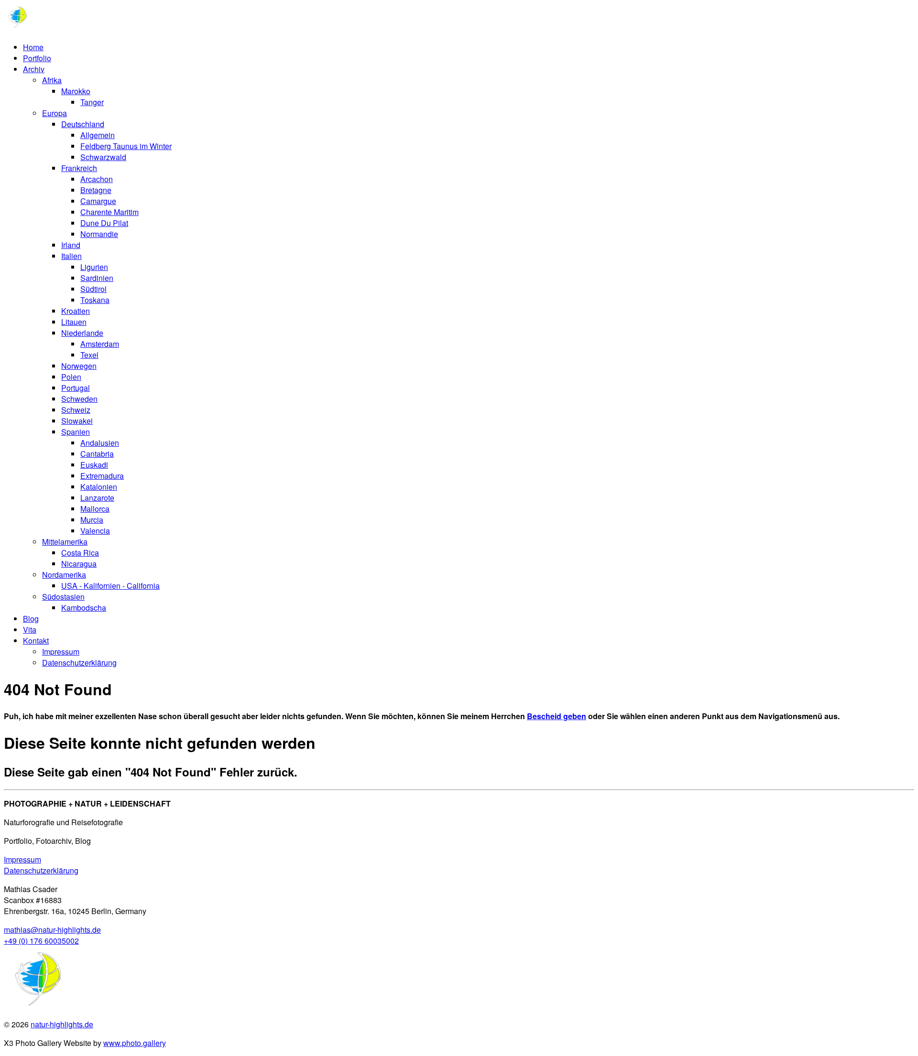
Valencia (95, 530)
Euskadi (94, 464)
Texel (89, 354)
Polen (71, 376)
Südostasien (63, 596)
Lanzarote (97, 497)
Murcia (91, 519)
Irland (70, 244)
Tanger (92, 102)
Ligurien (94, 266)
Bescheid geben (556, 716)
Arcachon (96, 178)
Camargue (98, 200)
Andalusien (99, 442)
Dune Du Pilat (104, 222)
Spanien (75, 431)
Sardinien (96, 277)
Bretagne (95, 189)
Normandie (99, 233)
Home (33, 47)
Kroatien (75, 310)
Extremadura (102, 475)
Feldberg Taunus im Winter (126, 145)
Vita (29, 629)
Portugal (75, 387)
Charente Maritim (109, 211)
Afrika (52, 80)
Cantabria (97, 453)
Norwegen (79, 365)
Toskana (94, 299)
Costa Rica (80, 552)
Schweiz (75, 409)
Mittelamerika (64, 541)
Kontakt (36, 640)
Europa (54, 113)
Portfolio (37, 58)
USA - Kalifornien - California (110, 585)
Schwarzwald (103, 156)
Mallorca (94, 508)
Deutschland (82, 124)
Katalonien (98, 486)
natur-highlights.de (62, 1024)
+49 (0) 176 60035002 (41, 940)
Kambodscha (83, 607)
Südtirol (93, 288)
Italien (71, 255)
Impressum (60, 651)
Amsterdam (99, 343)
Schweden (79, 398)
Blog (31, 618)
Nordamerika (64, 574)
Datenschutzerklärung (79, 662)
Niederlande (82, 332)
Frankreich (79, 167)
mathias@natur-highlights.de (52, 929)
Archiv (33, 69)
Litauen (74, 321)
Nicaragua (79, 563)
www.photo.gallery (134, 1042)
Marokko (75, 91)
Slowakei (77, 420)
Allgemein (97, 134)
